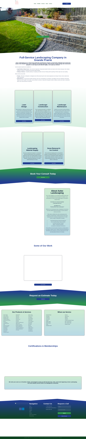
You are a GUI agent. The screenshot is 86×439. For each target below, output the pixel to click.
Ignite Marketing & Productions (57, 437)
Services (43, 3)
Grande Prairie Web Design (48, 437)
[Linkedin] (23, 409)
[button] (17, 267)
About (47, 3)
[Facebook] (20, 409)
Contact (50, 3)
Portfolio (38, 3)
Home (35, 3)
